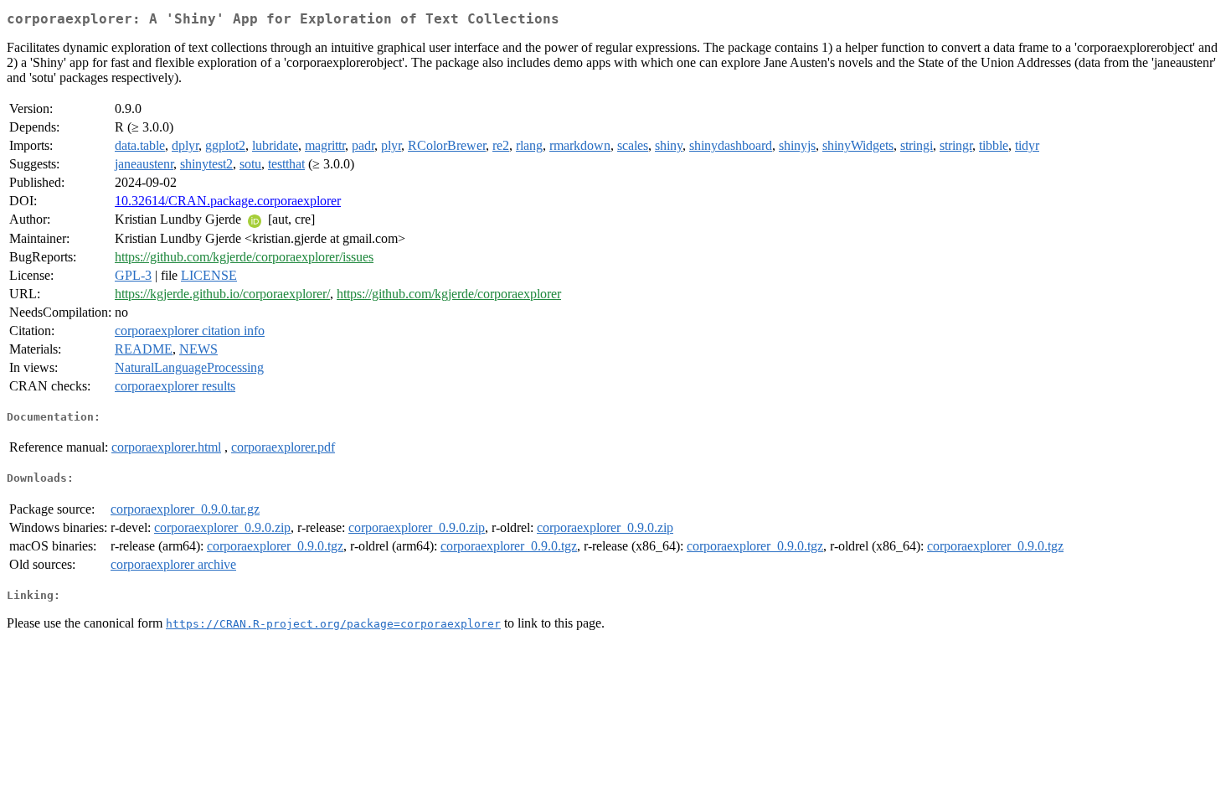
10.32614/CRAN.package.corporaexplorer (228, 201)
